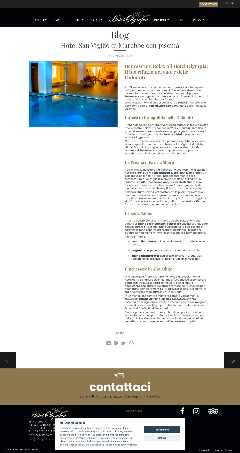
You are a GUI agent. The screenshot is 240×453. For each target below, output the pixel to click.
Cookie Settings (133, 410)
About (39, 19)
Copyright (204, 449)
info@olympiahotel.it (42, 439)
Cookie (229, 449)
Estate (95, 19)
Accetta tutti (162, 429)
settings (162, 438)
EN (228, 3)
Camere (59, 19)
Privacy (218, 449)
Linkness (36, 450)
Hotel (76, 19)
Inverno (160, 19)
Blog (180, 19)
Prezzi (197, 19)
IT (224, 3)
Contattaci (208, 4)
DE (232, 3)
